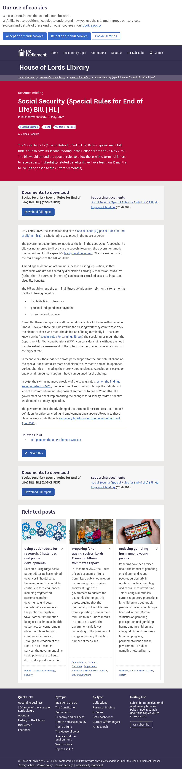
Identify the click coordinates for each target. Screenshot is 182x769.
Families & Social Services (85, 670)
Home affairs (63, 726)
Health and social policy (70, 722)
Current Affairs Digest (106, 722)
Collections (98, 52)
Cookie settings (106, 36)
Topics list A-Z (64, 749)
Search (158, 52)
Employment (90, 666)
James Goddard (30, 134)
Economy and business (69, 717)
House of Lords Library (54, 67)
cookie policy (92, 25)
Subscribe (138, 52)
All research (100, 726)
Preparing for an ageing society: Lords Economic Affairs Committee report (88, 556)
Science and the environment (65, 738)
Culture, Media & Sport (141, 670)
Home (54, 52)
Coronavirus (63, 712)
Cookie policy (45, 765)
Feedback (24, 730)
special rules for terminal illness (61, 336)
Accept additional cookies (24, 36)
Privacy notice (26, 765)
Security (28, 675)
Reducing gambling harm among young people (133, 553)
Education (77, 666)
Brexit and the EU (66, 702)
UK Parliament (26, 77)
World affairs (63, 744)
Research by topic (74, 52)
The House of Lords (67, 731)
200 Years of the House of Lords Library (34, 709)
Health (27, 670)
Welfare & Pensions (81, 675)
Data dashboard (103, 717)
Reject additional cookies (69, 36)
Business (123, 670)
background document (78, 253)
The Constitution (65, 707)
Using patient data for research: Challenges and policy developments (40, 556)
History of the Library (31, 720)
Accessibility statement (89, 765)
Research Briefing (80, 77)
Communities (78, 662)
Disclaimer (25, 725)
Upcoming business (30, 702)
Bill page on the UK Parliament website (56, 439)
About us (116, 52)
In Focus (98, 712)
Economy (92, 662)
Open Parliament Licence (146, 761)
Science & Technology (44, 670)
